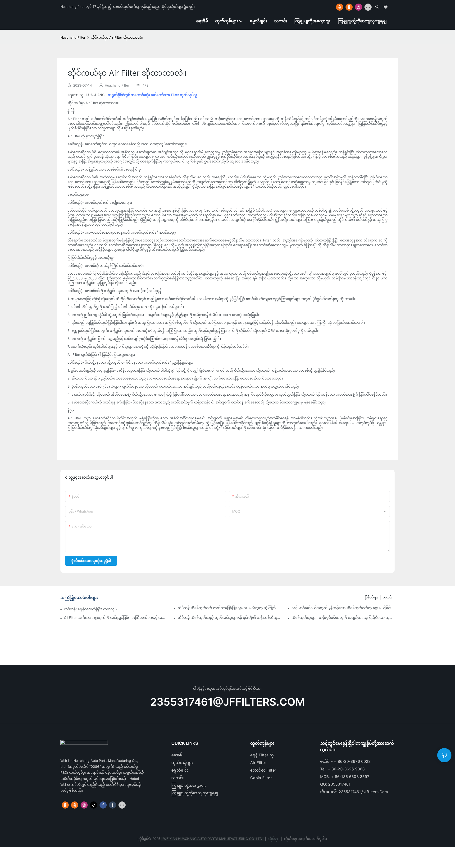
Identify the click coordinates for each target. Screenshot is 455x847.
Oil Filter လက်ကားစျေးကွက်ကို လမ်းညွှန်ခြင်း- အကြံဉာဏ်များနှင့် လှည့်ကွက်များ (115, 618)
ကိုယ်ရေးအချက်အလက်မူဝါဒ (305, 839)
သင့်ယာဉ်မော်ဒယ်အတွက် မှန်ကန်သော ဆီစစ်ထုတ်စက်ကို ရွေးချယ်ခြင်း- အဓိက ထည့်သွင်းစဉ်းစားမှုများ (343, 608)
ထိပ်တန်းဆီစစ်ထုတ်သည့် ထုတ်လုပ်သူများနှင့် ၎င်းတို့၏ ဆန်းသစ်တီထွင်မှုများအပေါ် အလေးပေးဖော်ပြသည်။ (229, 618)
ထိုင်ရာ (273, 839)
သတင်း (387, 597)
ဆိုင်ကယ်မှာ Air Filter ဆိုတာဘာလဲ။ (117, 37)
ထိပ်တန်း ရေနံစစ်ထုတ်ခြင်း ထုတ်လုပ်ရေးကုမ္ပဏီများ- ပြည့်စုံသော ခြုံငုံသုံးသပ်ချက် (92, 609)
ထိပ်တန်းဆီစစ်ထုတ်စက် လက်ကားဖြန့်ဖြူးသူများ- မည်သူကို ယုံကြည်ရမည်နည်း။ (229, 608)
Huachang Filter (72, 37)
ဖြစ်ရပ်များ (371, 597)
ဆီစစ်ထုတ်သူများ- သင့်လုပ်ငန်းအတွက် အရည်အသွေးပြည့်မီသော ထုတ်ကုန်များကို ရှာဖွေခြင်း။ (343, 618)
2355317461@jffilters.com (227, 701)
